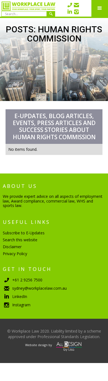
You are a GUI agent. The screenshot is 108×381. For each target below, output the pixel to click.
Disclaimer (12, 246)
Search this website (20, 239)
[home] (27, 8)
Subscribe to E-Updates (24, 232)
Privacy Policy (15, 253)
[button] (99, 8)
